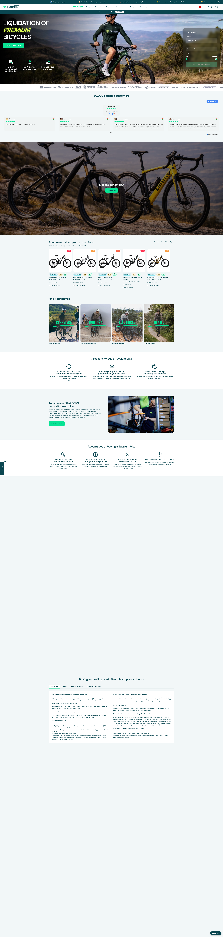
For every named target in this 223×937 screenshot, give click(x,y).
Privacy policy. (129, 487)
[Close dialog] (135, 449)
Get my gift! (120, 475)
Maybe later (120, 480)
